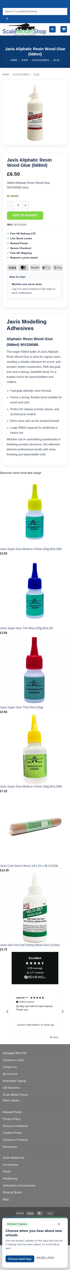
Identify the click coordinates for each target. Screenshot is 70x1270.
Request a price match (24, 257)
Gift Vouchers (11, 1087)
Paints (7, 1171)
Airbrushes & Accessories (19, 1185)
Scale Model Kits (13, 1157)
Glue (56, 60)
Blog (6, 1199)
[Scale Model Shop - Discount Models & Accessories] (24, 29)
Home (13, 60)
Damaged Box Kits (15, 1053)
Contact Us (10, 1067)
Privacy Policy (12, 1118)
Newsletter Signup (14, 1080)
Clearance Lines (13, 1060)
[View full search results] (6, 4)
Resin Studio (11, 1100)
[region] (35, 1011)
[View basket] (63, 29)
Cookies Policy (12, 1132)
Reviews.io (10, 1146)
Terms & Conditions (15, 1125)
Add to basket (25, 215)
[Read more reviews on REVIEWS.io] (35, 977)
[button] (52, 29)
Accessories (40, 60)
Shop (25, 60)
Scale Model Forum (15, 1094)
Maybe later (45, 1257)
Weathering (10, 1178)
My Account (10, 1073)
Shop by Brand (12, 1192)
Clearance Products (15, 1139)
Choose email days (20, 1258)
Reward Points (12, 1112)
